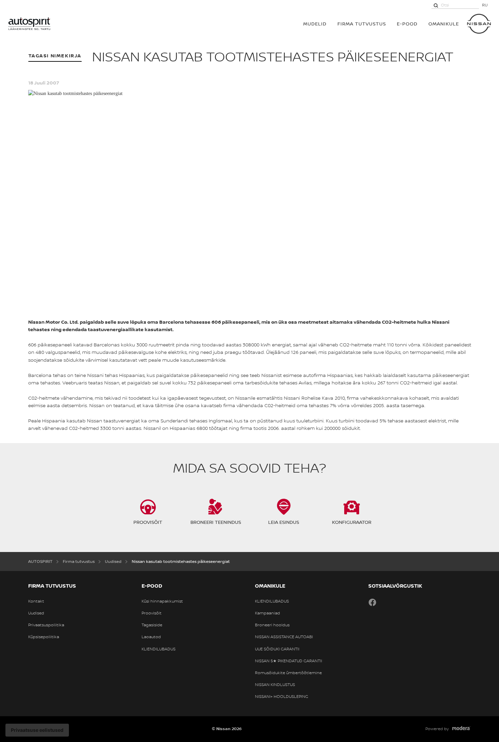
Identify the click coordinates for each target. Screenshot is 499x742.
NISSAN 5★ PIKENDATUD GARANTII (288, 661)
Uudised (36, 613)
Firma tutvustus (361, 23)
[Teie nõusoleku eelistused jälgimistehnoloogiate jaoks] (37, 730)
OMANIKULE (443, 23)
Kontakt (36, 601)
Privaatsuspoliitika (46, 625)
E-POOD (407, 23)
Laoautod (151, 637)
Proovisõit (152, 613)
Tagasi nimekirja (55, 55)
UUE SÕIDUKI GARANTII (277, 649)
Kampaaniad (267, 613)
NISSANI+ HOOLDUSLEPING (281, 696)
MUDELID (315, 23)
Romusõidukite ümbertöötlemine (288, 673)
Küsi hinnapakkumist (162, 601)
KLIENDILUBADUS (158, 649)
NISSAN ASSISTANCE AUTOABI (284, 637)
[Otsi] (435, 5)
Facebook (372, 602)
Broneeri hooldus (272, 625)
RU (485, 5)
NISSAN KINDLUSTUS (275, 684)
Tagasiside (152, 625)
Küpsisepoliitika (43, 637)
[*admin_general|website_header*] (479, 23)
